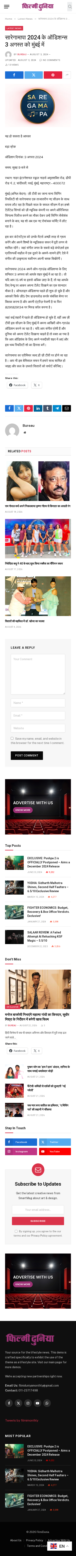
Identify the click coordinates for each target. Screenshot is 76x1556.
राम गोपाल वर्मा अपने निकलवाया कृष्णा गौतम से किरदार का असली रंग (37, 506)
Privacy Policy (39, 1235)
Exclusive (13, 1007)
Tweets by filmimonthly (21, 1420)
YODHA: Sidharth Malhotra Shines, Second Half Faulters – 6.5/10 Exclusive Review (48, 887)
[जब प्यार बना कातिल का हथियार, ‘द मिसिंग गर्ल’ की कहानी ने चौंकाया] (14, 1110)
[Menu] (6, 6)
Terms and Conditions (40, 1545)
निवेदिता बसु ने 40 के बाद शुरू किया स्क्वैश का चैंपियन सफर (34, 563)
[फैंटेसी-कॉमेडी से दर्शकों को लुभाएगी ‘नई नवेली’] (14, 1091)
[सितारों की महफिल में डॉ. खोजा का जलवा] (38, 596)
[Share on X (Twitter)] (34, 75)
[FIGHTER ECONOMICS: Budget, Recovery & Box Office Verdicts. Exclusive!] (14, 912)
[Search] (69, 6)
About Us (15, 1540)
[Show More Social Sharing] (67, 75)
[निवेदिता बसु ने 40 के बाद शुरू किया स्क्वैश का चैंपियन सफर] (38, 538)
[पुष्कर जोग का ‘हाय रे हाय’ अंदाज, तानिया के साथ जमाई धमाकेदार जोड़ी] (14, 1071)
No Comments (51, 60)
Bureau (22, 54)
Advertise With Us (59, 1540)
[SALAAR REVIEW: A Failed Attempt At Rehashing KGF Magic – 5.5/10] (14, 937)
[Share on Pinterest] (53, 75)
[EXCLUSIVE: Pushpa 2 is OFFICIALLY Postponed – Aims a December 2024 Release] (14, 863)
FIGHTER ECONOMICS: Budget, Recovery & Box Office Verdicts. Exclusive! (48, 911)
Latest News (14, 28)
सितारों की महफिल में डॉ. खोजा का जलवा (25, 621)
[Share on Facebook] (14, 75)
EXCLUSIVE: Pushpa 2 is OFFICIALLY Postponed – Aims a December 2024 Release (48, 862)
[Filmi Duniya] (38, 6)
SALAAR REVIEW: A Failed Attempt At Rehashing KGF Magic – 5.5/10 (44, 936)
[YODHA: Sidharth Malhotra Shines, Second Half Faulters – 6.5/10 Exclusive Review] (14, 888)
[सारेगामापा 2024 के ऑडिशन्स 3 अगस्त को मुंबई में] (38, 105)
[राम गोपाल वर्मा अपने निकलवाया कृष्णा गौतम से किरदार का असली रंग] (38, 481)
